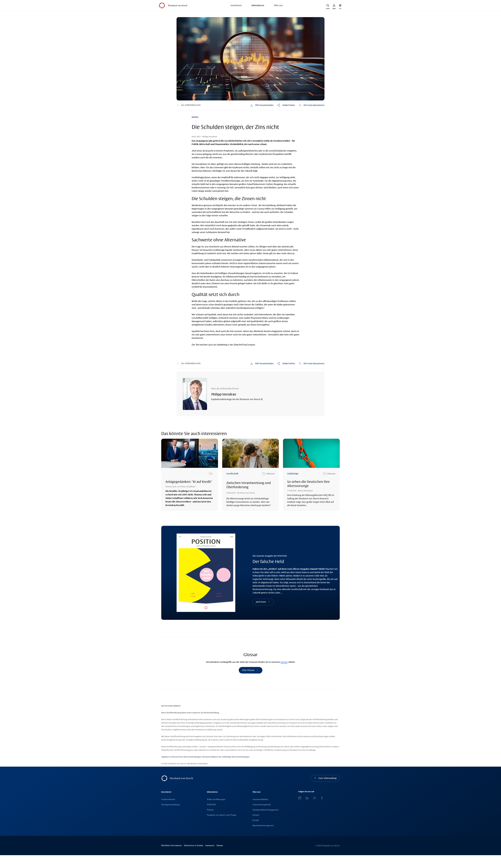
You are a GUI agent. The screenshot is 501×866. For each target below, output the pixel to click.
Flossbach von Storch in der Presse (221, 815)
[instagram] (299, 798)
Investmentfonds (168, 799)
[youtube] (314, 798)
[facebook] (321, 798)
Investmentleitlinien (260, 799)
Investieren (236, 5)
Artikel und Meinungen (216, 799)
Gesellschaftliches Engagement (266, 809)
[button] (327, 5)
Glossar (284, 662)
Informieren (258, 5)
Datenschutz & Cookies (193, 845)
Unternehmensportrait (262, 804)
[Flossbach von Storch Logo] (173, 5)
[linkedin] (307, 798)
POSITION (211, 804)
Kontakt (256, 820)
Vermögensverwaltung (170, 804)
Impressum (209, 845)
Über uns (278, 5)
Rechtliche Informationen (171, 845)
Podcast (210, 809)
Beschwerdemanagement (263, 825)
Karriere (256, 815)
